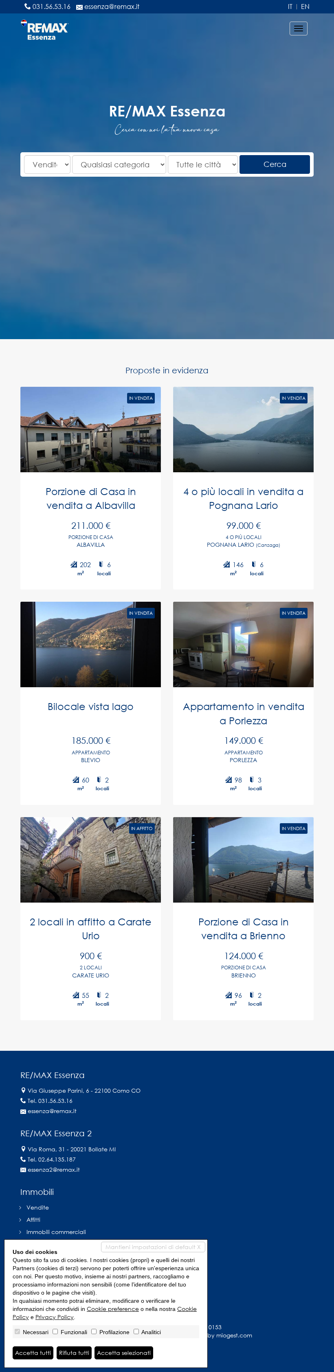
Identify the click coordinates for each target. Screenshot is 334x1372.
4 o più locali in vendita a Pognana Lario (243, 498)
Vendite (37, 1207)
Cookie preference (113, 1308)
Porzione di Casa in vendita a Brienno (243, 928)
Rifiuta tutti (74, 1352)
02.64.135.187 (57, 1159)
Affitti (33, 1219)
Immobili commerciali (56, 1231)
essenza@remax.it (111, 6)
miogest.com (234, 1335)
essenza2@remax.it (54, 1169)
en (305, 6)
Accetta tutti (33, 1352)
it (290, 6)
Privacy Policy (54, 1316)
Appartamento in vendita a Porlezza (243, 713)
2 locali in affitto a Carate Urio (91, 928)
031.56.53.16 (51, 6)
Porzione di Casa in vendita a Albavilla (91, 498)
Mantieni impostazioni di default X (153, 1246)
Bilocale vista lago (91, 706)
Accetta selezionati (124, 1352)
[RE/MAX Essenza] (44, 28)
